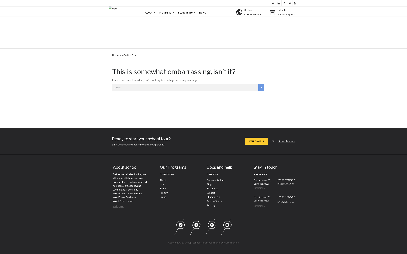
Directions (259, 188)
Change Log (213, 197)
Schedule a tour (286, 141)
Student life (185, 12)
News (202, 12)
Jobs (162, 184)
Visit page (118, 206)
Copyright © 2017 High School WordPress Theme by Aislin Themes (203, 242)
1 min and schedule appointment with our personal (138, 144)
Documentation (215, 180)
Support (211, 192)
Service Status (214, 201)
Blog (209, 184)
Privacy (164, 192)
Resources (212, 188)
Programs (165, 12)
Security (211, 205)
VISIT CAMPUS (256, 141)
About (148, 12)
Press (163, 197)
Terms (163, 188)
